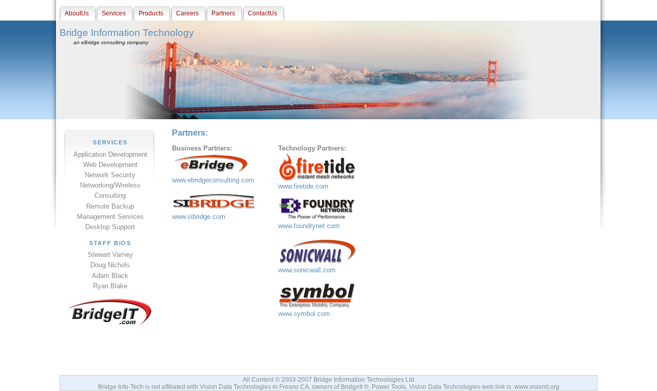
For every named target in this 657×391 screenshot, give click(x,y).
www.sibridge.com (198, 216)
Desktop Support (110, 227)
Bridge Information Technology (127, 32)
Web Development (110, 165)
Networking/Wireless (110, 185)
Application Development (110, 154)
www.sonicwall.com (307, 270)
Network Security (110, 175)
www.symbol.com (304, 314)
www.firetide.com (303, 186)
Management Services (110, 216)
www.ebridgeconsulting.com (213, 180)
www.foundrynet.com (309, 226)
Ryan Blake (110, 286)
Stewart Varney (110, 254)
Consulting (110, 195)
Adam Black (110, 276)
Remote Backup (110, 206)
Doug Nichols (110, 265)
